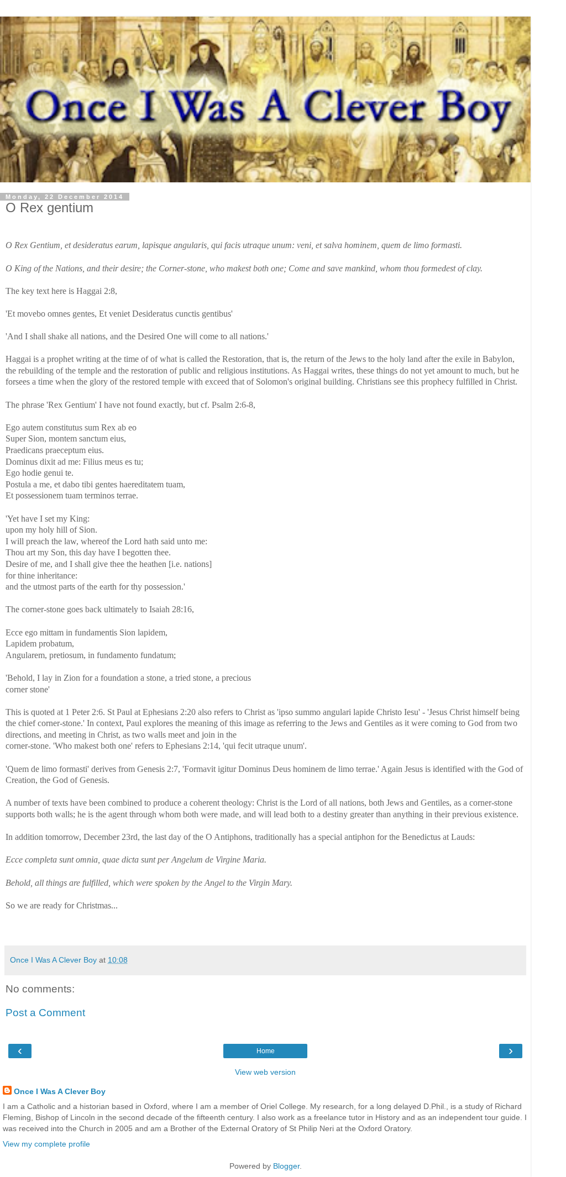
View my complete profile (46, 1143)
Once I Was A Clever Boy (60, 1091)
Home (265, 1051)
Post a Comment (45, 1012)
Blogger (286, 1166)
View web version (265, 1072)
